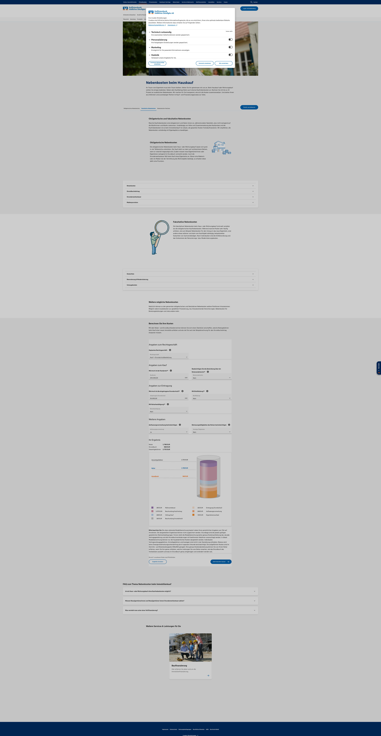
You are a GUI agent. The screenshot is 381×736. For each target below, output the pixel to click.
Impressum (171, 25)
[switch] (231, 39)
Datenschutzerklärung (156, 25)
